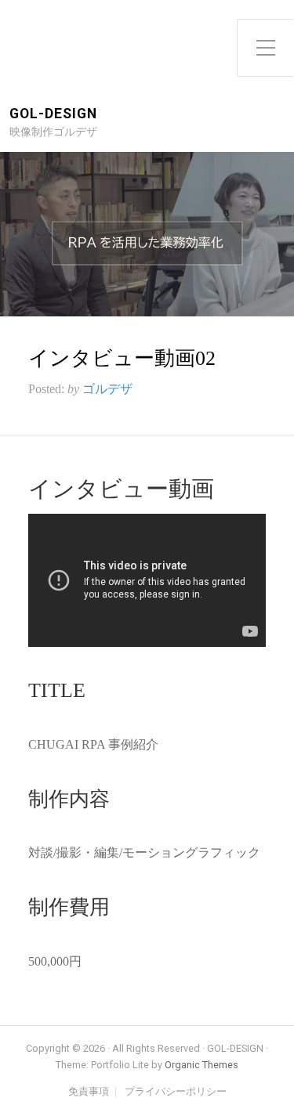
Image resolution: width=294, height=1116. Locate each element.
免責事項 (88, 1092)
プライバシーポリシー (176, 1092)
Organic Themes (201, 1065)
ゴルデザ (107, 388)
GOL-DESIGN (53, 114)
